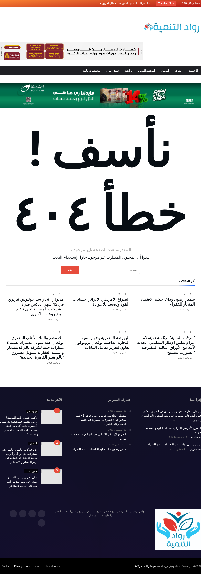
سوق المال (31, 471)
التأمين (33, 443)
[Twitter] (25, 3)
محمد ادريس (195, 420)
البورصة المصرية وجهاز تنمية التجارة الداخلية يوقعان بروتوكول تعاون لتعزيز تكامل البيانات (102, 342)
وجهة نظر (32, 411)
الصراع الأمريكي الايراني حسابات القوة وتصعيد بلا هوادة (101, 302)
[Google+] (18, 3)
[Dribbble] (11, 3)
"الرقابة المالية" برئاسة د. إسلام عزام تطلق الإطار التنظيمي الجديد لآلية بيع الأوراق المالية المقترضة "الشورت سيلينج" (166, 345)
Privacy (18, 566)
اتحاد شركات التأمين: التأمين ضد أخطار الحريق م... (125, 3)
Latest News (53, 566)
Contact (6, 566)
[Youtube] (3, 3)
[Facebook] (32, 3)
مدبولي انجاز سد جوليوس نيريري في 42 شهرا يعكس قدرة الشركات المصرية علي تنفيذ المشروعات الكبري (36, 306)
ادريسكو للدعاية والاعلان (144, 566)
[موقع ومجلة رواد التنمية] (171, 12)
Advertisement (34, 566)
